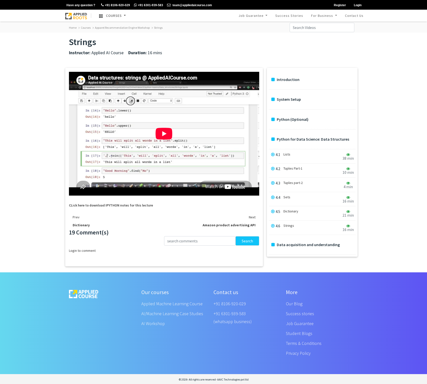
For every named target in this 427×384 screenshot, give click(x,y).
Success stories (300, 313)
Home (73, 27)
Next (252, 217)
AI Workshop (153, 323)
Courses (85, 27)
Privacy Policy (298, 353)
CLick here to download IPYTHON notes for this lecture (111, 205)
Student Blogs (299, 333)
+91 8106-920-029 (230, 304)
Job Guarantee (251, 15)
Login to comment (82, 250)
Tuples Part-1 (292, 168)
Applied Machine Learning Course (172, 304)
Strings (158, 27)
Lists (286, 154)
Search (247, 240)
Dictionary (290, 211)
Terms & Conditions (303, 343)
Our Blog (294, 304)
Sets (286, 197)
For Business (322, 15)
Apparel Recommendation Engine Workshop (122, 27)
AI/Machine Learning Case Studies (172, 313)
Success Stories (289, 15)
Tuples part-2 (293, 183)
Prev (76, 217)
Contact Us (354, 15)
